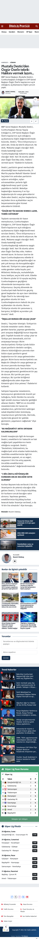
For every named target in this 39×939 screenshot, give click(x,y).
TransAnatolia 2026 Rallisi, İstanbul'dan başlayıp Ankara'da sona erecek (10, 605)
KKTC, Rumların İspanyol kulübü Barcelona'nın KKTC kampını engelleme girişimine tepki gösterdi (10, 586)
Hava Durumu (27, 904)
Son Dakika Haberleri (29, 916)
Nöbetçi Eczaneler (10, 904)
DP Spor (29, 32)
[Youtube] (27, 897)
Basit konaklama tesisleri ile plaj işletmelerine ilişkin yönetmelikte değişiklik (28, 606)
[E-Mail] (14, 561)
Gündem (12, 32)
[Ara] (37, 26)
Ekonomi (20, 32)
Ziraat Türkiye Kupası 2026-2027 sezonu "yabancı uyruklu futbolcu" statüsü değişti (9, 626)
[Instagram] (19, 897)
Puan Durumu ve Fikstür (27, 910)
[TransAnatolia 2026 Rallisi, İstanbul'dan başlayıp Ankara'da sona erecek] (10, 597)
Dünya (4, 32)
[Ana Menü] (2, 26)
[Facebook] (12, 897)
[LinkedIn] (23, 897)
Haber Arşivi (8, 921)
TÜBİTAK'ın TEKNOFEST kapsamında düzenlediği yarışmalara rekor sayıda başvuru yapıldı (28, 626)
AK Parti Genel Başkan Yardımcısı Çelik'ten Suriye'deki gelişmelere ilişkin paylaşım (28, 586)
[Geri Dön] (6, 927)
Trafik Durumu (8, 909)
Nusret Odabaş (18, 557)
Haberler (4, 62)
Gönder (6, 658)
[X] (15, 897)
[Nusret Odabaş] (6, 558)
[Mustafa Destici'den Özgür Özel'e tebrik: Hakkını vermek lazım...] (19, 107)
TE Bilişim (25, 936)
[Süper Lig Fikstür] (36, 826)
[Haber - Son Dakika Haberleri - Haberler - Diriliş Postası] (19, 26)
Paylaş (6, 121)
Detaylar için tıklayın (20, 819)
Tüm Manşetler (9, 916)
